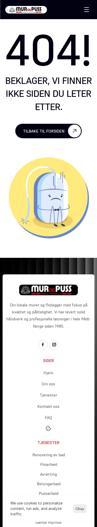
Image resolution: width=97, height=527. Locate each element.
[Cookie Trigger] (48, 428)
